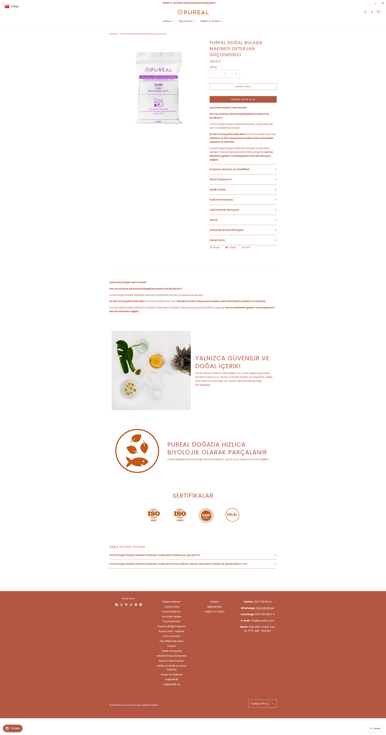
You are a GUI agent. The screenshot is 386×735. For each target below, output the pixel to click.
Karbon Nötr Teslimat (171, 631)
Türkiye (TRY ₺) (259, 703)
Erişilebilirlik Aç (171, 684)
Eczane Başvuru (171, 611)
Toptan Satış (171, 606)
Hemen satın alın (243, 99)
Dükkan (214, 601)
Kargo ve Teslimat (171, 674)
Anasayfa (114, 33)
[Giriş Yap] (372, 11)
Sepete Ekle (243, 86)
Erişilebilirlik (171, 679)
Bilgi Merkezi (214, 606)
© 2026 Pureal (115, 705)
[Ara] (365, 12)
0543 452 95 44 (265, 608)
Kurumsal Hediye (171, 616)
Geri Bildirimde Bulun (172, 641)
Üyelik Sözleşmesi (171, 651)
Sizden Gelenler (171, 601)
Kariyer (171, 646)
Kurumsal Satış (171, 621)
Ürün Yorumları (171, 636)
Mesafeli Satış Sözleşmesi (171, 656)
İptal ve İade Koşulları (171, 661)
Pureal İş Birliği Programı (171, 626)
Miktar (213, 67)
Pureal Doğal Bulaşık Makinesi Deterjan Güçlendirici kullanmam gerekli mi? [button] (154, 555)
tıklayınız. (205, 384)
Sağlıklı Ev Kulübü (214, 611)
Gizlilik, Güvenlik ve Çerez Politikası (171, 667)
